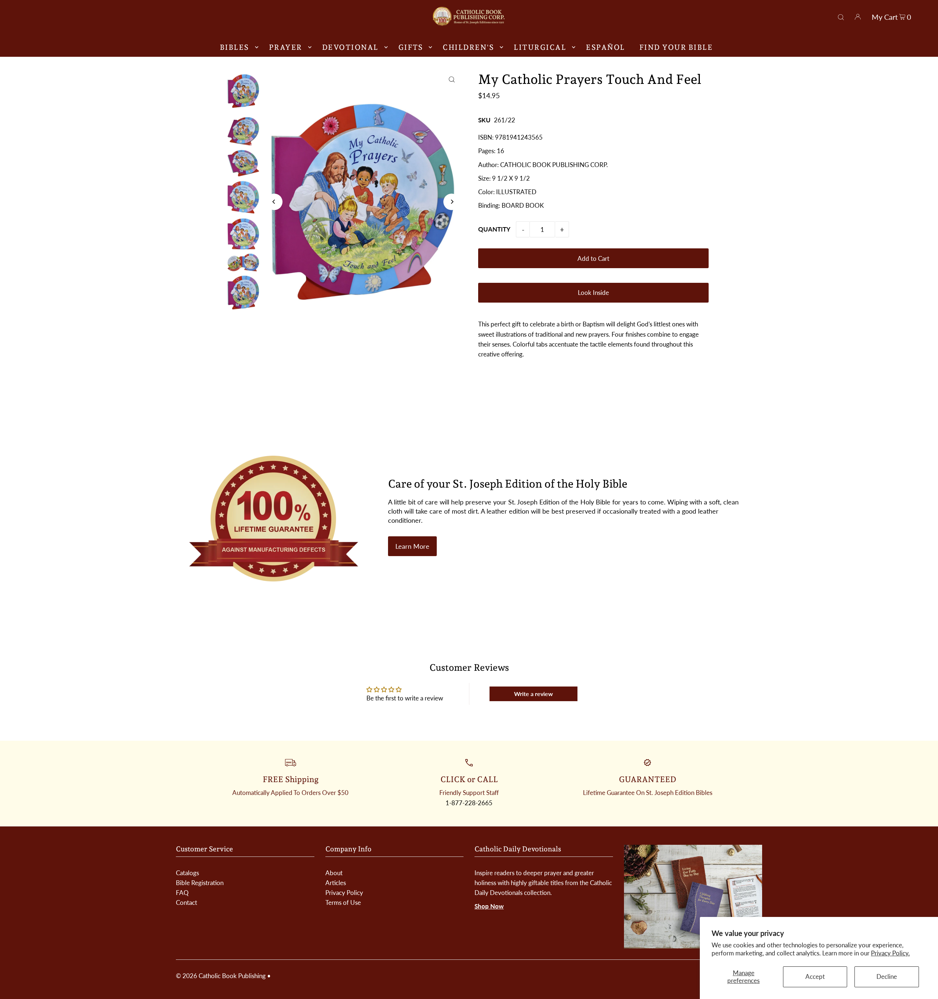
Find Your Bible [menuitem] (676, 47)
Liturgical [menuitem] (540, 47)
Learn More (412, 546)
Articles (335, 883)
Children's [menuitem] (468, 47)
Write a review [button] (533, 693)
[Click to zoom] (451, 79)
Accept (815, 976)
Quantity (494, 229)
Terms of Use (343, 902)
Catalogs (187, 873)
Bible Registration (200, 883)
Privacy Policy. (890, 953)
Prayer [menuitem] (285, 47)
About (334, 873)
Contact (186, 902)
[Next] (451, 201)
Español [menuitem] (605, 47)
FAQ (182, 892)
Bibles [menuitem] (234, 47)
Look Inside (593, 292)
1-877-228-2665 (469, 803)
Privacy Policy (344, 892)
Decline (886, 976)
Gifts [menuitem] (410, 47)
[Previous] (274, 201)
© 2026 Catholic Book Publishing (221, 976)
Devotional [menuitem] (350, 47)
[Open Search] (841, 16)
